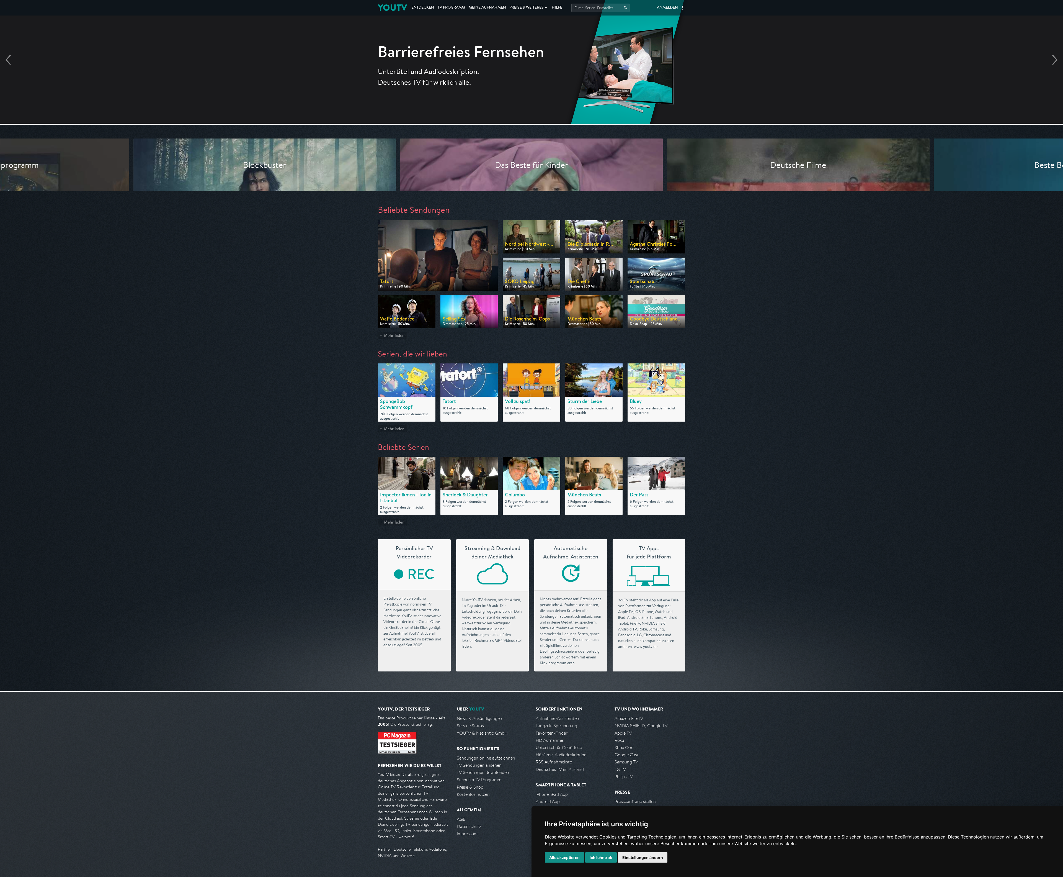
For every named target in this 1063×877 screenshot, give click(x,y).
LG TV (620, 769)
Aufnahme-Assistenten (557, 718)
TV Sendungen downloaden (483, 772)
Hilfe (557, 8)
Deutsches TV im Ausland (560, 769)
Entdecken (422, 8)
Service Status (470, 726)
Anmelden (667, 8)
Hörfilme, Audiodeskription (561, 755)
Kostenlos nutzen (473, 794)
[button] (682, 8)
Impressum (467, 834)
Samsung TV (626, 762)
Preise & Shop (470, 787)
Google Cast (627, 755)
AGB (461, 819)
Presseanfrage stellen (635, 801)
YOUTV (392, 7)
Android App (548, 801)
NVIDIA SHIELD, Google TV (641, 726)
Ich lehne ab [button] (601, 857)
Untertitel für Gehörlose (559, 747)
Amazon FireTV (629, 718)
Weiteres (526, 8)
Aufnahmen (487, 8)
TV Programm (451, 8)
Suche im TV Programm (479, 780)
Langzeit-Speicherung (556, 726)
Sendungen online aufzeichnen (486, 758)
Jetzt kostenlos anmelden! (531, 93)
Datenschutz (469, 826)
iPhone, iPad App (552, 794)
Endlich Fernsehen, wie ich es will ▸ (531, 78)
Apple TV (623, 733)
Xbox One (624, 747)
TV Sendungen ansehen (479, 765)
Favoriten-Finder (551, 733)
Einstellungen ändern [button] (642, 857)
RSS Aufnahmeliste (554, 762)
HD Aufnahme (549, 740)
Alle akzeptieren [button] (564, 857)
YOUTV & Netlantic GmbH (482, 733)
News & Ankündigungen (479, 718)
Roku (619, 740)
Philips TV (624, 776)
